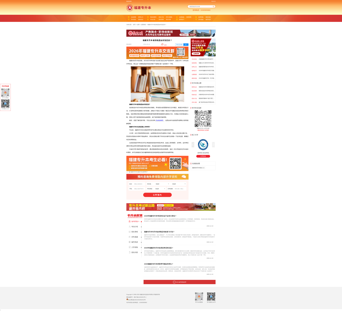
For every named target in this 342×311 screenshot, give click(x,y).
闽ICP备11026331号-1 (140, 297)
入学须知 (134, 247)
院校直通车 (129, 1)
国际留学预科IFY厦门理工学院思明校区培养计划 (207, 98)
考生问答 (168, 19)
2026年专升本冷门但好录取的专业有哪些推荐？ (207, 74)
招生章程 (134, 232)
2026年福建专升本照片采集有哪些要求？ (207, 70)
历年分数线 (169, 17)
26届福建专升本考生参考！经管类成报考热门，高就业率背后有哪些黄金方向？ (207, 59)
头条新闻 (133, 17)
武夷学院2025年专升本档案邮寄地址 (207, 94)
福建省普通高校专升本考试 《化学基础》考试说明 (207, 66)
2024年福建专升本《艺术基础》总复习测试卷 (207, 78)
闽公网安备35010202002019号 (137, 300)
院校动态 (140, 19)
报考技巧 (181, 19)
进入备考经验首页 (181, 282)
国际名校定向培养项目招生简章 (207, 90)
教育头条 (194, 87)
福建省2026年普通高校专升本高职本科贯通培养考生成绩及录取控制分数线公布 (207, 87)
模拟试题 (208, 17)
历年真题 (200, 19)
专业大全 (213, 1)
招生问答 (134, 252)
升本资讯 (133, 19)
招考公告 (194, 67)
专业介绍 (152, 19)
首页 (134, 24)
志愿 (138, 24)
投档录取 (188, 17)
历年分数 (194, 102)
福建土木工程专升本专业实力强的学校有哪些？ (207, 62)
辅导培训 (208, 19)
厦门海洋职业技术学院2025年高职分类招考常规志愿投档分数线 (207, 102)
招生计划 (161, 17)
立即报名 (203, 156)
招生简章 (161, 19)
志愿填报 (181, 17)
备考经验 (200, 17)
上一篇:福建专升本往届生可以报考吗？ (137, 172)
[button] (193, 144)
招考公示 (140, 17)
